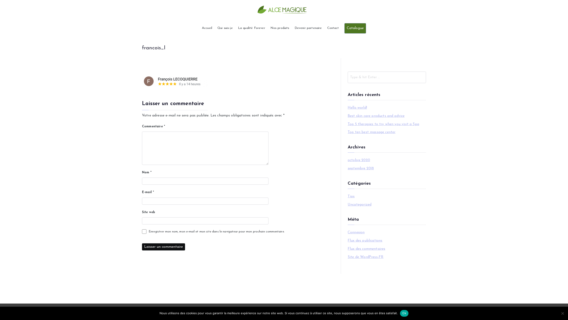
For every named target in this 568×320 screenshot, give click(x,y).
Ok (404, 313)
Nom (147, 172)
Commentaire (153, 126)
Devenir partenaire (308, 28)
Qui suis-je (225, 28)
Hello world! (357, 108)
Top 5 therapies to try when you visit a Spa (383, 124)
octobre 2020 (359, 160)
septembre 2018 (361, 168)
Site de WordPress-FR (365, 257)
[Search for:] (387, 77)
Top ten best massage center (371, 132)
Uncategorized (359, 204)
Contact (333, 28)
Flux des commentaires (366, 249)
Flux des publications (365, 240)
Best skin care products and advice (376, 116)
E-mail (148, 192)
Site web (148, 212)
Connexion (356, 232)
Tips (351, 196)
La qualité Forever (251, 28)
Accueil (207, 28)
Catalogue (355, 28)
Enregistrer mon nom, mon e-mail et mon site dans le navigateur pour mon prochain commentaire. (217, 231)
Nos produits (279, 28)
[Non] (562, 313)
